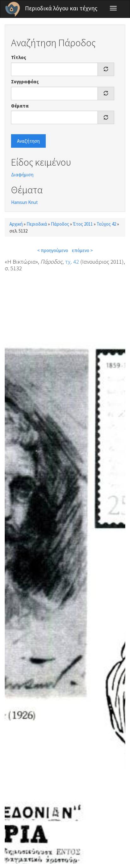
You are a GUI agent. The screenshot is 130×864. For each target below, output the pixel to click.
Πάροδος (60, 224)
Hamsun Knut (24, 202)
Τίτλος (18, 57)
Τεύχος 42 (106, 224)
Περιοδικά (37, 224)
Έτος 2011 (83, 224)
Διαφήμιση (22, 175)
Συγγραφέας (25, 82)
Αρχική (16, 224)
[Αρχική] (12, 9)
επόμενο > (82, 250)
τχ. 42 (72, 261)
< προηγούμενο (52, 250)
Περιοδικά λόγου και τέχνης (61, 8)
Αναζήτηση (28, 141)
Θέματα (20, 106)
